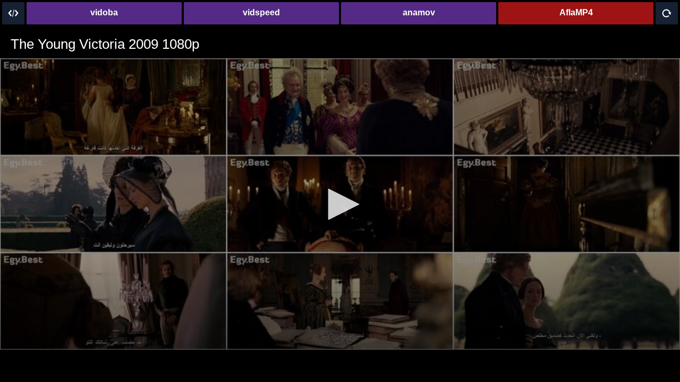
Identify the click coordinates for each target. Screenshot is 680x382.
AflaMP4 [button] (576, 12)
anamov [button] (419, 12)
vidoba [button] (104, 12)
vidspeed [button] (261, 12)
